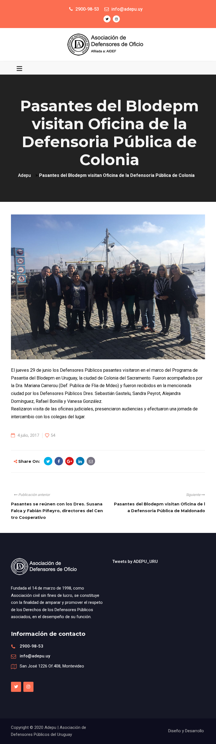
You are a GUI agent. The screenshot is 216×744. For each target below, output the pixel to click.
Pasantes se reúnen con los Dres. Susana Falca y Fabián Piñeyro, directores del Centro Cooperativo (57, 511)
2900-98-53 (31, 646)
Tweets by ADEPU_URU (135, 561)
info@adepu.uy (35, 655)
